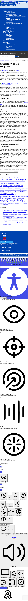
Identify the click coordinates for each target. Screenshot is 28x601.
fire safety (20, 200)
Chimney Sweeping (10, 12)
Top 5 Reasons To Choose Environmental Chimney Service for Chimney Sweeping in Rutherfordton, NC (15, 212)
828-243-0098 (22, 2)
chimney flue (11, 183)
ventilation (17, 203)
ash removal (21, 177)
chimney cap (4, 179)
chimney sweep (21, 191)
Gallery (5, 40)
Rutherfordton (9, 38)
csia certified (24, 196)
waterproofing (4, 204)
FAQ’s (7, 47)
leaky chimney (7, 201)
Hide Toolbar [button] (3, 298)
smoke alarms (25, 201)
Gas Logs (8, 30)
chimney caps (11, 179)
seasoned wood (20, 201)
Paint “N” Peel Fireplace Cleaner (14, 23)
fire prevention (11, 200)
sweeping (17, 92)
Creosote (18, 70)
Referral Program (10, 49)
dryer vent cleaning (6, 198)
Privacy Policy (12, 255)
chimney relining (8, 190)
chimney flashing (4, 183)
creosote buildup (15, 196)
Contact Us (8, 43)
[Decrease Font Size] (1, 472)
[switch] (0, 332)
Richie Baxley (4, 70)
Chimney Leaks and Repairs (13, 19)
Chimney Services (7, 11)
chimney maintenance (16, 188)
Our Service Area (7, 32)
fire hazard (14, 198)
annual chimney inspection (13, 177)
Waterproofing (9, 22)
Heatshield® (9, 20)
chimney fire (12, 181)
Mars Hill (8, 36)
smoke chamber (3, 203)
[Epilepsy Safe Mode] (0, 462)
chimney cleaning (21, 179)
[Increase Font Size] (1, 466)
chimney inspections (16, 186)
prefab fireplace (13, 201)
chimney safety (7, 191)
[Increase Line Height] (1, 484)
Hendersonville (9, 35)
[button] (0, 267)
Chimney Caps (9, 26)
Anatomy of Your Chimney (15, 15)
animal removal (3, 177)
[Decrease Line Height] (1, 490)
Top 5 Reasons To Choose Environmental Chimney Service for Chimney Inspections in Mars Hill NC (15, 218)
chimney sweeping (8, 193)
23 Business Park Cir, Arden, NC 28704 (9, 243)
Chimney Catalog (7, 24)
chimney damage (4, 181)
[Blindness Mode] (0, 429)
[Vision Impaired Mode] (0, 332)
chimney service (13, 191)
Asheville (8, 34)
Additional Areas (10, 39)
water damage (23, 203)
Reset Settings (4, 588)
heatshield (2, 201)
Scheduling (5, 42)
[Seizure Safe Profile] (0, 364)
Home (4, 10)
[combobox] (14, 262)
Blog (10, 53)
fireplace (18, 198)
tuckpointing (11, 203)
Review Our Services (11, 45)
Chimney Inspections (11, 14)
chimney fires (20, 181)
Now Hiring (9, 46)
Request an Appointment (8, 5)
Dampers (8, 27)
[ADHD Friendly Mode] (0, 397)
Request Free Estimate (7, 3)
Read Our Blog (6, 250)
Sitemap (20, 255)
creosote (6, 196)
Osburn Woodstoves (11, 28)
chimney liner (4, 188)
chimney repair (16, 190)
